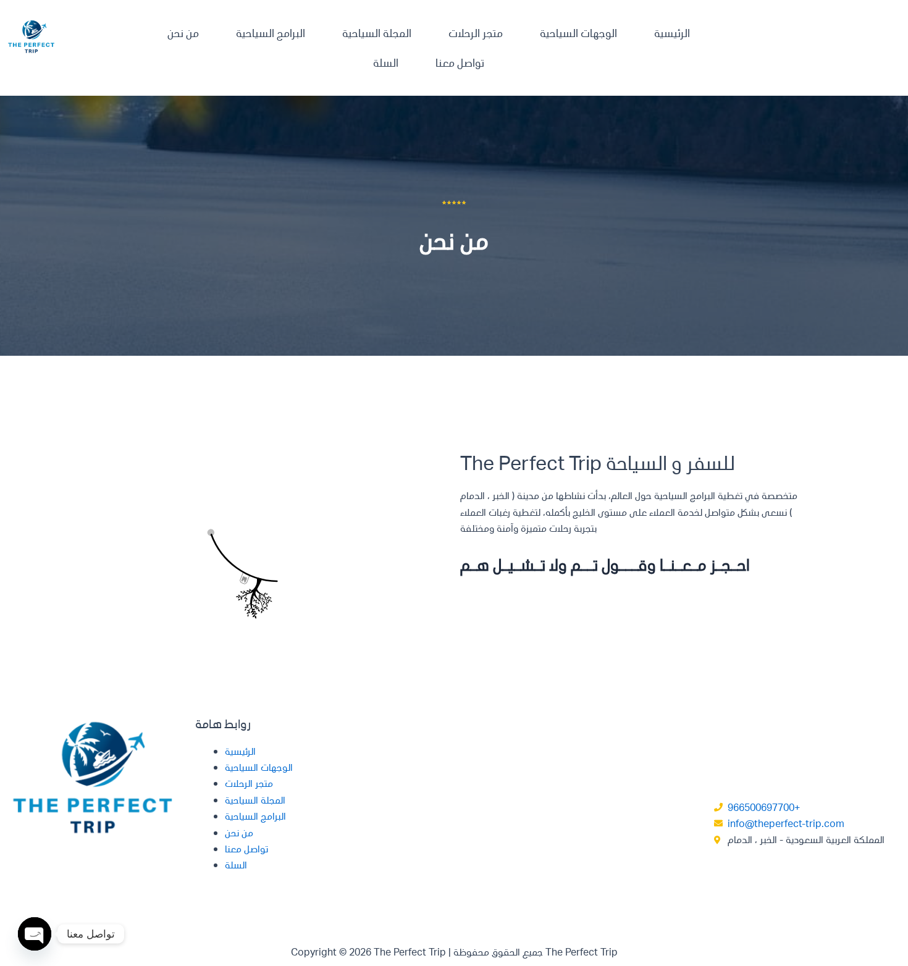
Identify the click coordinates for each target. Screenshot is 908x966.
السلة (385, 62)
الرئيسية (672, 33)
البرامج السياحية (270, 33)
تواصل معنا (459, 62)
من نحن (183, 33)
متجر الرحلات (475, 33)
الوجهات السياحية (578, 33)
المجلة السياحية (376, 33)
